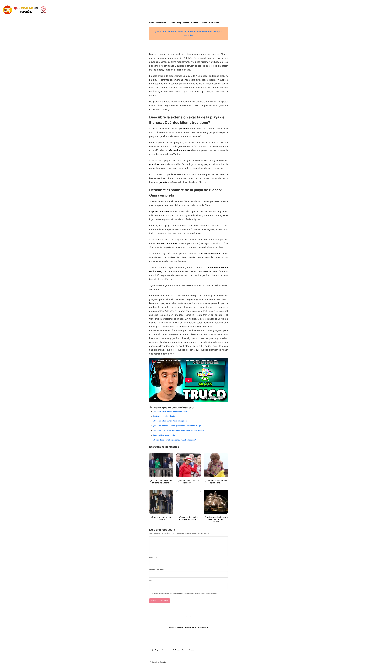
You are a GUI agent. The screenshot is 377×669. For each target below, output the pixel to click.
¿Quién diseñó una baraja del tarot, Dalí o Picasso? (174, 440)
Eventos (204, 23)
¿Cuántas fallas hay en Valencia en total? (170, 411)
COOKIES (172, 628)
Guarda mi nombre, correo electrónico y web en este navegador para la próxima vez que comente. (184, 593)
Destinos (194, 23)
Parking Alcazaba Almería (164, 435)
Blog (179, 23)
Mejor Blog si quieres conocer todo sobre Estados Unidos (172, 650)
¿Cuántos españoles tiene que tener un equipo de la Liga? (177, 426)
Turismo (172, 23)
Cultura (186, 23)
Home (151, 23)
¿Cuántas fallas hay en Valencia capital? (170, 421)
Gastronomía (214, 23)
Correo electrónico (158, 569)
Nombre (153, 558)
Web (150, 581)
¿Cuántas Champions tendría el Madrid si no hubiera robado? (179, 430)
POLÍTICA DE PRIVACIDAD (186, 628)
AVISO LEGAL (188, 617)
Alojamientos (161, 23)
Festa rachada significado (164, 416)
